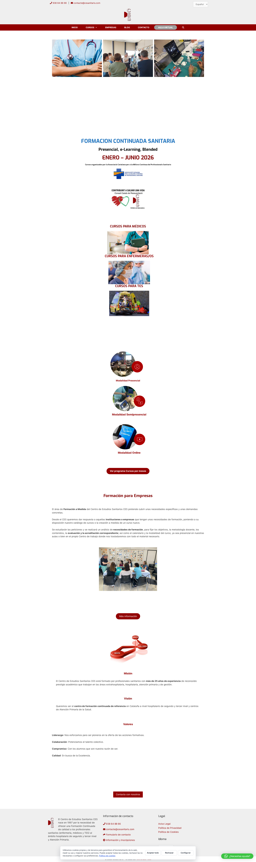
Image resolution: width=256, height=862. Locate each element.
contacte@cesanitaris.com (86, 3)
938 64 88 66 (59, 3)
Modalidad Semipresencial (129, 414)
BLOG (127, 27)
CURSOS (90, 27)
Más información (128, 616)
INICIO (75, 27)
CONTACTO (143, 27)
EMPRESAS (110, 27)
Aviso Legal (164, 823)
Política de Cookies (168, 832)
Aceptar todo (153, 853)
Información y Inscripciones (120, 840)
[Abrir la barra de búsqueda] (183, 27)
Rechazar (169, 853)
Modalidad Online (129, 452)
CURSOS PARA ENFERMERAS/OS (129, 256)
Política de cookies (107, 856)
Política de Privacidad (169, 828)
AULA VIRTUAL (165, 27)
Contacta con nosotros (128, 794)
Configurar (186, 853)
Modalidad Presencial (128, 380)
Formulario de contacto (118, 834)
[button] (237, 856)
